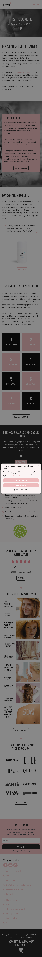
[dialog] (21, 478)
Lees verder (17, 476)
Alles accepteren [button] (21, 480)
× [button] (38, 465)
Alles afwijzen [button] (21, 485)
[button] (21, 490)
